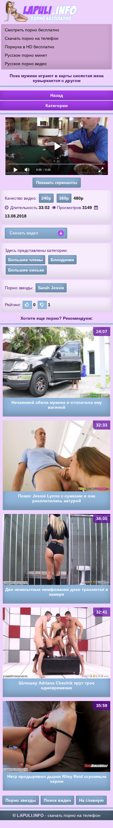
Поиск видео (57, 800)
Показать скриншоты (56, 182)
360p (64, 198)
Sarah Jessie (51, 287)
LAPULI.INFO (30, 815)
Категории (57, 105)
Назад (56, 95)
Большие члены (25, 259)
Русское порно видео (26, 63)
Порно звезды (20, 800)
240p (46, 198)
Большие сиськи (26, 270)
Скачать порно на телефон (31, 38)
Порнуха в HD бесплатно (29, 46)
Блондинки (62, 259)
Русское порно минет (26, 55)
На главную (91, 800)
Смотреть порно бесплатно (32, 29)
